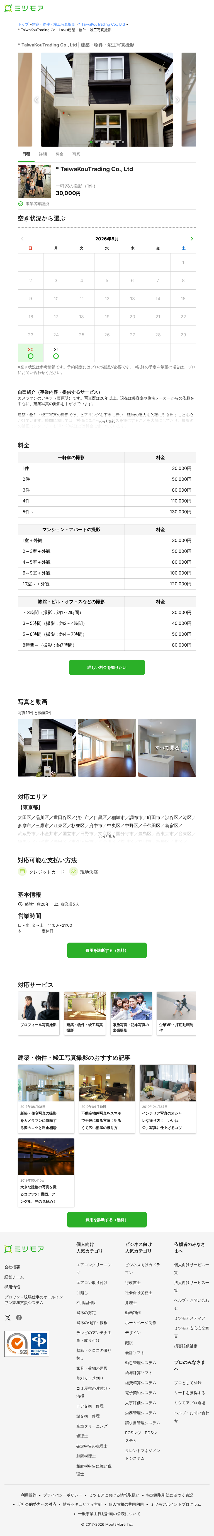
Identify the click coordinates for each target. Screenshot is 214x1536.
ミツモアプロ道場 (189, 1402)
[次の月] (191, 238)
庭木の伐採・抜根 (92, 1322)
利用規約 (29, 1495)
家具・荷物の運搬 (92, 1368)
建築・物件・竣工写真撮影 (53, 24)
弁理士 (131, 1302)
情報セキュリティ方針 (82, 1504)
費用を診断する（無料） (107, 950)
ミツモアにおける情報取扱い (114, 1495)
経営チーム (14, 1276)
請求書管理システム (142, 1422)
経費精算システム (140, 1382)
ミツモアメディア (189, 1318)
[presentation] (26, 154)
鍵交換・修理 (88, 1416)
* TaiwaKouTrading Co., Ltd (101, 24)
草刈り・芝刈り (90, 1378)
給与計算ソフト (138, 1372)
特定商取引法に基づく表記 (169, 1495)
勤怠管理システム (140, 1362)
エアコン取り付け (92, 1282)
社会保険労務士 (138, 1292)
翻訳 (129, 1342)
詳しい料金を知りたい (107, 667)
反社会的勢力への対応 (36, 1504)
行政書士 (133, 1282)
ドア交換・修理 (90, 1406)
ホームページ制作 (140, 1322)
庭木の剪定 (86, 1312)
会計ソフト (135, 1352)
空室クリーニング (92, 1426)
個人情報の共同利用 (126, 1504)
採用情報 (12, 1286)
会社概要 (12, 1266)
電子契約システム (140, 1392)
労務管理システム (140, 1412)
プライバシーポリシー (62, 1495)
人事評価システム (140, 1402)
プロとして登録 (187, 1382)
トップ (23, 24)
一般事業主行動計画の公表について (109, 1513)
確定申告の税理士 (92, 1446)
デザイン (133, 1332)
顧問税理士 (86, 1456)
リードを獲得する (189, 1392)
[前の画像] (36, 100)
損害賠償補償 (186, 1345)
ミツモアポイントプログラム (175, 1504)
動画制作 (133, 1312)
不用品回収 (86, 1302)
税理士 (82, 1436)
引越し (82, 1292)
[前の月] (22, 238)
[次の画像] (177, 100)
